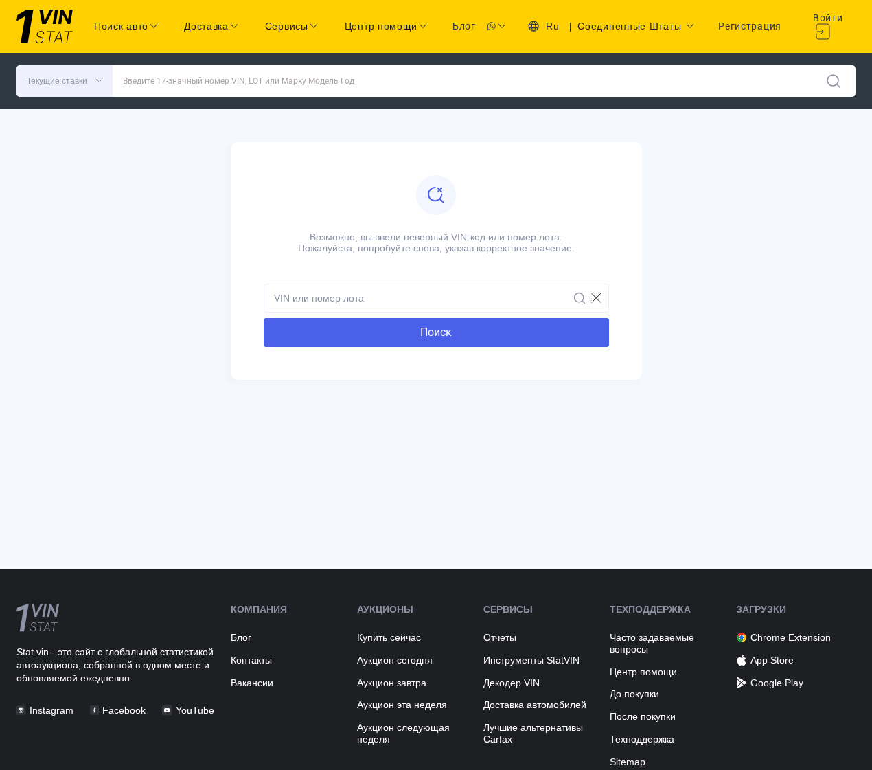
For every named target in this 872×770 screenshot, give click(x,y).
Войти (828, 17)
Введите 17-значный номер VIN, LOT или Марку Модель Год (238, 81)
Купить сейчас (389, 637)
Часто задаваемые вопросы (652, 643)
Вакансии (252, 682)
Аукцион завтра (391, 682)
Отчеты (499, 637)
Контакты (251, 660)
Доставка (206, 26)
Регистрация (749, 26)
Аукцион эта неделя (402, 704)
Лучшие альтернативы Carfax (533, 733)
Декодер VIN (511, 682)
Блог (464, 26)
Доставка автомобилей (534, 704)
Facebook (124, 710)
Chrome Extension (790, 637)
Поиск (436, 332)
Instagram (51, 710)
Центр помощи (643, 671)
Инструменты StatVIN (531, 660)
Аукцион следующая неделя (403, 733)
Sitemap (627, 761)
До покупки (634, 693)
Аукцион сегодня (395, 660)
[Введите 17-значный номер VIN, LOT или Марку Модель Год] (833, 81)
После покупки (643, 716)
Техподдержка (642, 739)
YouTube (195, 710)
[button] (64, 81)
